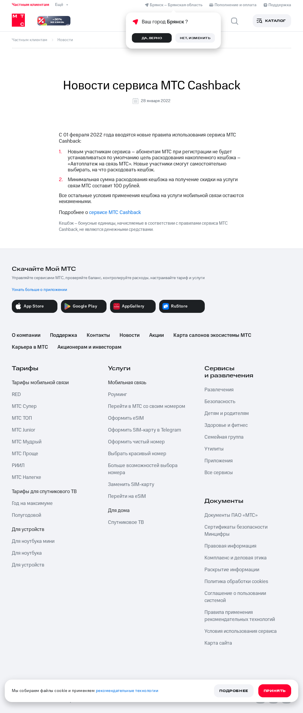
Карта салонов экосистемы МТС (212, 335)
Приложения (218, 460)
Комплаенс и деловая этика (235, 557)
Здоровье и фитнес (226, 425)
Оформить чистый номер (136, 441)
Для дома (119, 510)
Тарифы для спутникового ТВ (44, 491)
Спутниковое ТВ (126, 522)
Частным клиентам (30, 5)
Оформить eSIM (126, 418)
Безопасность (219, 401)
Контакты (98, 335)
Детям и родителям (226, 413)
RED (16, 394)
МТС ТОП (22, 418)
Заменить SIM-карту (131, 484)
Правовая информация (230, 546)
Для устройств (28, 529)
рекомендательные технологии (127, 691)
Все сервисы (218, 472)
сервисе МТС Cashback (115, 212)
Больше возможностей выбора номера (143, 469)
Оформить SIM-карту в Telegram (144, 430)
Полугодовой (26, 515)
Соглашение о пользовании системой (235, 597)
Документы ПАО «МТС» (231, 515)
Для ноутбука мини (33, 541)
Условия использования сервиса (240, 631)
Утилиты (214, 449)
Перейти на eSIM (127, 496)
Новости (130, 335)
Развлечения (218, 389)
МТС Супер (24, 406)
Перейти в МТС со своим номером (146, 406)
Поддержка (63, 335)
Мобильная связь (127, 382)
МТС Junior (23, 430)
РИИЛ (18, 465)
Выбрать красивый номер (137, 453)
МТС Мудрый (26, 441)
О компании (26, 335)
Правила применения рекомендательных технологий (239, 616)
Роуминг (117, 394)
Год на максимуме (32, 503)
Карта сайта (218, 643)
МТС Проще (25, 453)
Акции (156, 335)
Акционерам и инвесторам (89, 347)
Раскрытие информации (231, 569)
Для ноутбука (27, 553)
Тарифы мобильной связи (40, 382)
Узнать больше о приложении (39, 290)
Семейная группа (224, 437)
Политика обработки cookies (236, 581)
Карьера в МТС (30, 347)
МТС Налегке (26, 477)
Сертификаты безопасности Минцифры (235, 531)
